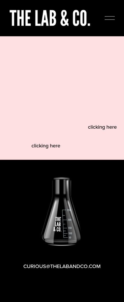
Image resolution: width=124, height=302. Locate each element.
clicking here (102, 126)
